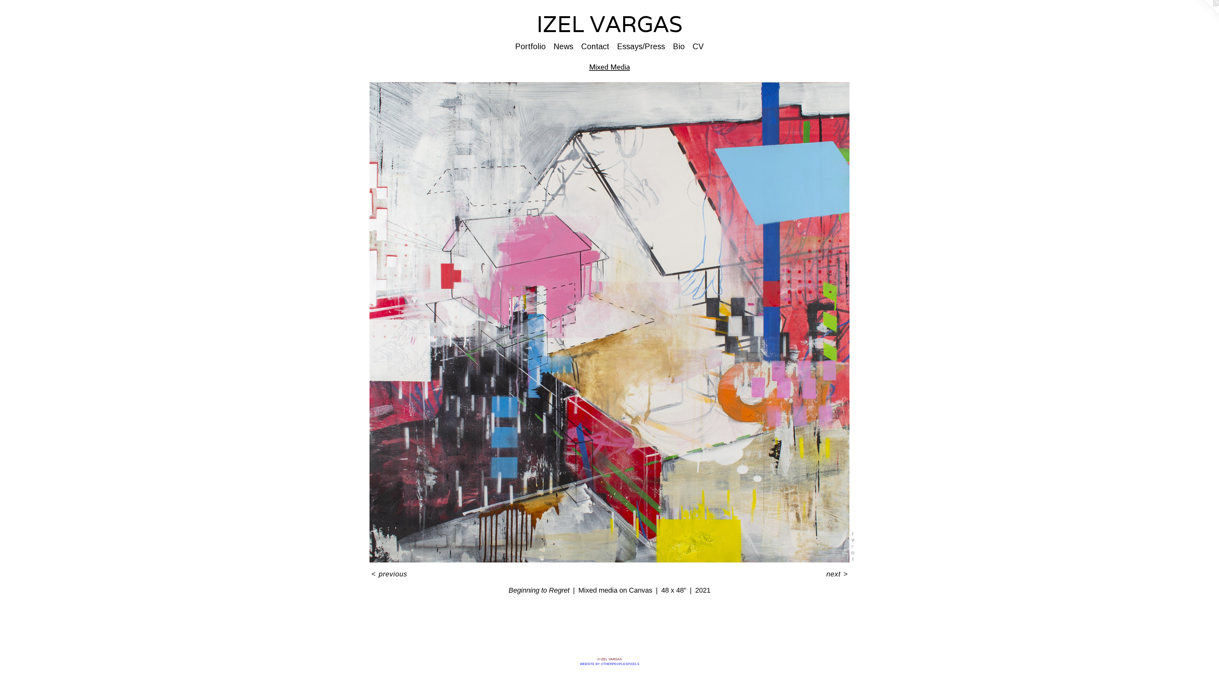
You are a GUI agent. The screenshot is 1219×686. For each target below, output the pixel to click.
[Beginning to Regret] (609, 322)
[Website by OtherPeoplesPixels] (1206, 12)
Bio (679, 46)
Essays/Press (641, 46)
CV (698, 46)
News (563, 46)
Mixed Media (609, 66)
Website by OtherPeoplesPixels (609, 664)
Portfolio (530, 46)
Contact (595, 46)
